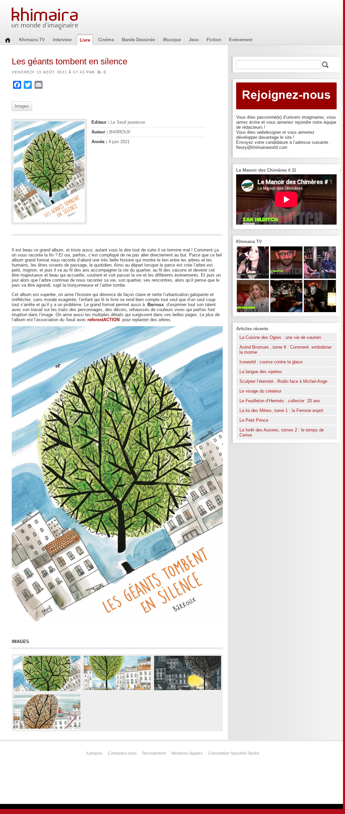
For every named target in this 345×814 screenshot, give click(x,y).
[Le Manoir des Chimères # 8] (253, 277)
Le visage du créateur (260, 391)
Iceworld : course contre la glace (270, 361)
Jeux (194, 39)
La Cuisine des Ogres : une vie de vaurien (280, 337)
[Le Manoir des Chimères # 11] (286, 277)
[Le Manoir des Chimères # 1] (320, 277)
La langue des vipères (260, 371)
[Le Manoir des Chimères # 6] (286, 310)
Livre (85, 40)
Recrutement (154, 753)
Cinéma (106, 39)
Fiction (214, 39)
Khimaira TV (32, 39)
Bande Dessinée (138, 39)
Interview (62, 39)
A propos (94, 753)
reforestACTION (104, 319)
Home (8, 40)
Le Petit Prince (253, 420)
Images (22, 106)
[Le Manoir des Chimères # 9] (253, 310)
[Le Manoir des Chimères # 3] (320, 310)
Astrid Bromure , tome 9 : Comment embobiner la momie (285, 350)
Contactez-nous (122, 753)
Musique (172, 39)
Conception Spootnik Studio (233, 753)
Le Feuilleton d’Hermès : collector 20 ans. (281, 400)
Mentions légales (187, 753)
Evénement (240, 39)
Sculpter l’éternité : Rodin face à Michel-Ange (283, 381)
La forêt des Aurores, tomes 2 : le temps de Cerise (281, 432)
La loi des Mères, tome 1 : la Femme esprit (281, 410)
